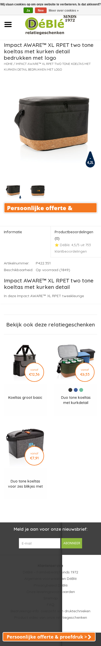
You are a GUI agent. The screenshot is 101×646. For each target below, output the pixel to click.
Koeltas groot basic (25, 397)
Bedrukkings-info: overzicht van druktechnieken (50, 611)
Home (8, 64)
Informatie (13, 232)
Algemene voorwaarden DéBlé (50, 578)
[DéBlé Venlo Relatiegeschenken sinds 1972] (58, 24)
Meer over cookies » (64, 10)
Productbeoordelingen (74, 242)
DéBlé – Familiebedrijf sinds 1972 (50, 572)
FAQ (50, 604)
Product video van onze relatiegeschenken (50, 617)
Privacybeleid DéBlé (51, 585)
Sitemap (51, 598)
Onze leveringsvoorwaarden (50, 591)
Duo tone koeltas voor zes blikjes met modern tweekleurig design (25, 484)
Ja (28, 10)
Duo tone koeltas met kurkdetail (76, 400)
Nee (41, 10)
